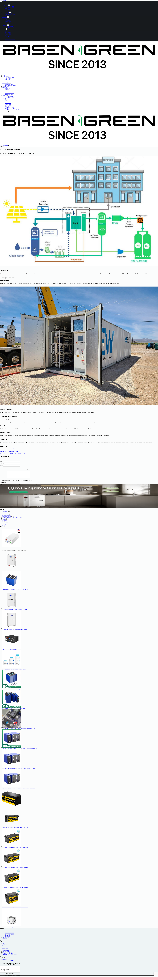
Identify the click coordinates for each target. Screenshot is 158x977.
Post (3, 521)
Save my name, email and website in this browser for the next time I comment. (16, 480)
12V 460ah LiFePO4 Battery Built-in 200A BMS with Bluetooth (15, 887)
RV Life (4, 522)
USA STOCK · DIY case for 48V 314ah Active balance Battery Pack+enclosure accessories (20, 547)
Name (1, 461)
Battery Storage (5, 512)
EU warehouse (5, 76)
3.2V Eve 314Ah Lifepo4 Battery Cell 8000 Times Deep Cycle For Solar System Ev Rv (19, 788)
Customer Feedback (9, 96)
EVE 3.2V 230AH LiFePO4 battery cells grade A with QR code (15, 708)
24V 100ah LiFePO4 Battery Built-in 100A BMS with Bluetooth (15, 847)
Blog (6, 99)
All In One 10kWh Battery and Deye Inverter (11, 926)
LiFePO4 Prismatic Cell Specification (12, 109)
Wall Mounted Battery (9, 93)
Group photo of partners (7, 952)
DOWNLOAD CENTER (10, 108)
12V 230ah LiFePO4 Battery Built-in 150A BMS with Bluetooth (15, 907)
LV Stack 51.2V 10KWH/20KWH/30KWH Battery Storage (14, 669)
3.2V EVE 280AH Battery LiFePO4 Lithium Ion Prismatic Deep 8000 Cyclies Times (19, 728)
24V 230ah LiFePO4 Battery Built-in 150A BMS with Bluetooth (15, 827)
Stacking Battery (8, 92)
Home (3, 75)
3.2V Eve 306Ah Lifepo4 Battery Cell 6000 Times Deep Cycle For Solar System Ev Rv (19, 768)
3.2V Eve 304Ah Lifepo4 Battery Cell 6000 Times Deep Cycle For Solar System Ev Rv (19, 748)
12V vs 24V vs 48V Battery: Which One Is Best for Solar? (12, 448)
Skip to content (3, 0)
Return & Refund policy (9, 107)
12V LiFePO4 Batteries (9, 77)
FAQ (6, 100)
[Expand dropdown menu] (7, 95)
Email (1, 463)
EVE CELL (7, 89)
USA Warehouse (5, 83)
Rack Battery (7, 90)
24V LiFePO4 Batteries (9, 78)
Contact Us (4, 95)
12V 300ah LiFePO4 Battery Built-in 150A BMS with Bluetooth (15, 867)
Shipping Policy (8, 104)
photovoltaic (4, 520)
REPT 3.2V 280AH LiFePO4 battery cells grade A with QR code (15, 688)
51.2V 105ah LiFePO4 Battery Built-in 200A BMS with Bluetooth (15, 807)
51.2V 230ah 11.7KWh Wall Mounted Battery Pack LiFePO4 (14, 570)
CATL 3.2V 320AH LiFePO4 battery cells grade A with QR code (15, 589)
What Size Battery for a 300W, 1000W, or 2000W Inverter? (12, 453)
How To (4, 518)
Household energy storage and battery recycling (11, 517)
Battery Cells (7, 80)
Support (4, 98)
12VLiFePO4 (5, 511)
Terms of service (8, 103)
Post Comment (3, 482)
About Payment (8, 101)
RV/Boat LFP (7, 88)
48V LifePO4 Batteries (9, 79)
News (3, 519)
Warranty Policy (8, 105)
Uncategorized (5, 523)
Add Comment (3, 478)
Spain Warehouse (5, 86)
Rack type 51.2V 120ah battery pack (9, 649)
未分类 (3, 525)
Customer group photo (9, 97)
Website (1, 465)
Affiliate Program (8, 106)
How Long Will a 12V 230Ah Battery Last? (9, 451)
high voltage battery (6, 515)
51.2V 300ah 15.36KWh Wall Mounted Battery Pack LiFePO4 (14, 629)
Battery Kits (7, 82)
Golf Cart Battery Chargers (10, 85)
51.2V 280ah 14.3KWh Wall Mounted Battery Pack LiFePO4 (14, 609)
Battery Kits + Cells (9, 84)
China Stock (4, 87)
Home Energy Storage (6, 516)
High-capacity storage (9, 94)
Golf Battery (4, 514)
